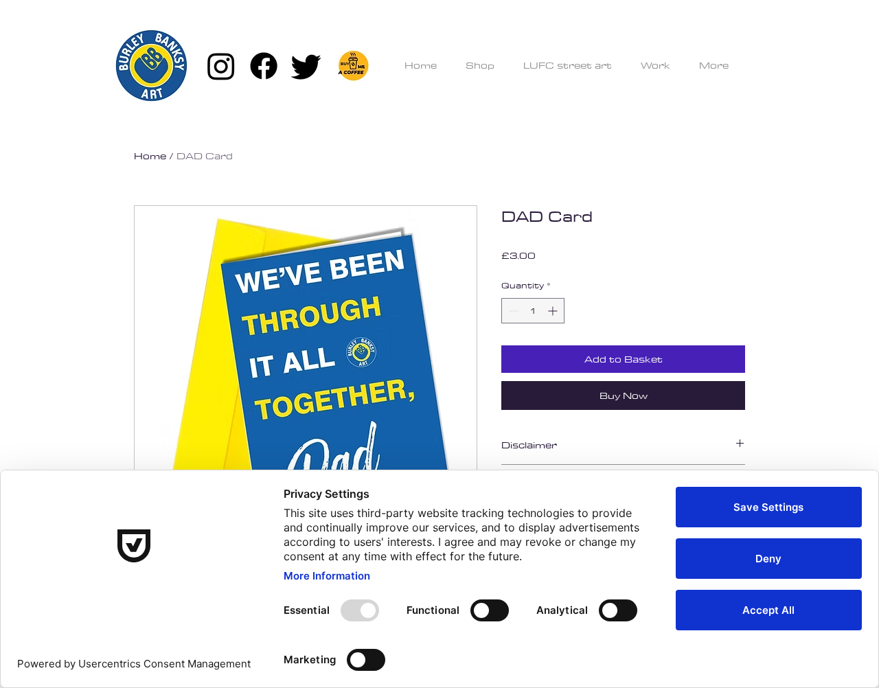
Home (150, 156)
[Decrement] (512, 311)
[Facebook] (264, 66)
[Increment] (553, 311)
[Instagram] (221, 66)
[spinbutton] (533, 311)
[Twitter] (306, 66)
